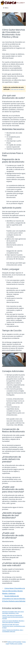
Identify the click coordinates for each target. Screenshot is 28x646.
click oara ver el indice (17, 89)
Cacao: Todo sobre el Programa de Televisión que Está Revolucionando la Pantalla (12, 617)
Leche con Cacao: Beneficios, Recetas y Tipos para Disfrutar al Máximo (13, 621)
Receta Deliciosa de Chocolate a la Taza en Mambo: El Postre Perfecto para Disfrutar (13, 598)
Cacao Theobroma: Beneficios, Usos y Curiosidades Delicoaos (12, 630)
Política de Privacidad (14, 642)
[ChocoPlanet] (12, 3)
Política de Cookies (16, 644)
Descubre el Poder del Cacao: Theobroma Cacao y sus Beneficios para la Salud (13, 626)
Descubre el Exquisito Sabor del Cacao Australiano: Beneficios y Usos (13, 612)
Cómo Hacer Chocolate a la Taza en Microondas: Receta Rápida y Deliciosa (13, 590)
